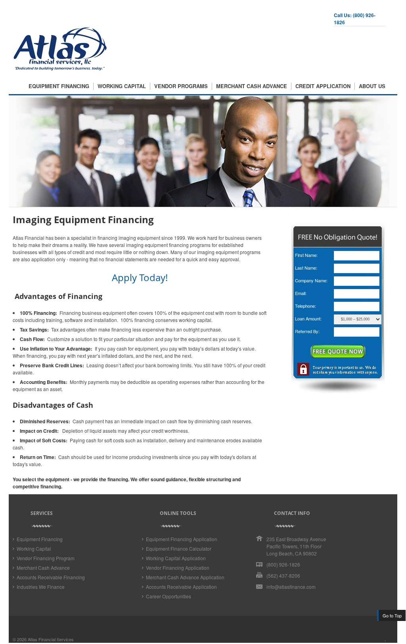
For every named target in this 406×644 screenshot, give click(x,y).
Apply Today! (140, 277)
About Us (372, 86)
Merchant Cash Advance (251, 86)
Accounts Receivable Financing (51, 577)
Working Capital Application (176, 558)
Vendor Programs (181, 86)
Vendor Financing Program (46, 558)
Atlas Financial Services (51, 639)
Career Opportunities (168, 596)
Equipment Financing (59, 86)
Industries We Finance (41, 586)
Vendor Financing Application (177, 567)
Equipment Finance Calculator (178, 548)
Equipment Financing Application (181, 539)
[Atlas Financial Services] (60, 69)
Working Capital (122, 86)
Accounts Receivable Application (181, 586)
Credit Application (322, 86)
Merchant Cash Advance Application (185, 577)
